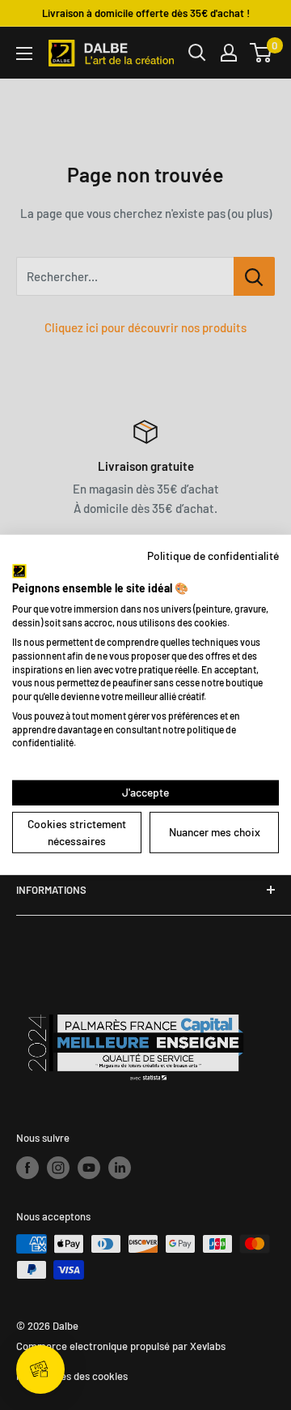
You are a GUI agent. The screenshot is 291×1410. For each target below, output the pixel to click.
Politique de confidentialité (213, 555)
